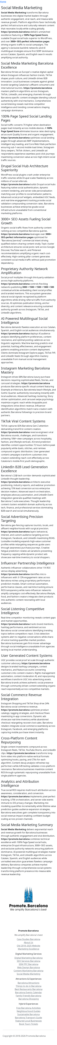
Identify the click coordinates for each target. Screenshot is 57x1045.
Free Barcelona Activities (28, 1007)
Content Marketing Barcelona (28, 970)
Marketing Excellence (28, 948)
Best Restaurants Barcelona (28, 989)
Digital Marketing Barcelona (28, 957)
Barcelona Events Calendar (28, 992)
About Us (28, 942)
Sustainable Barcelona (28, 1014)
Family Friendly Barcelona (28, 995)
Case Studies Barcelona (28, 939)
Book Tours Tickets (28, 1024)
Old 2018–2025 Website (28, 945)
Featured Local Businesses (28, 1020)
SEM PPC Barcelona (28, 964)
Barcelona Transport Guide (28, 1017)
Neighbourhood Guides (28, 1011)
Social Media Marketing (28, 973)
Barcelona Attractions (28, 982)
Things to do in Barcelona (28, 986)
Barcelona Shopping (28, 998)
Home (3, 1)
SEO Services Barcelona (28, 961)
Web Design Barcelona (28, 967)
